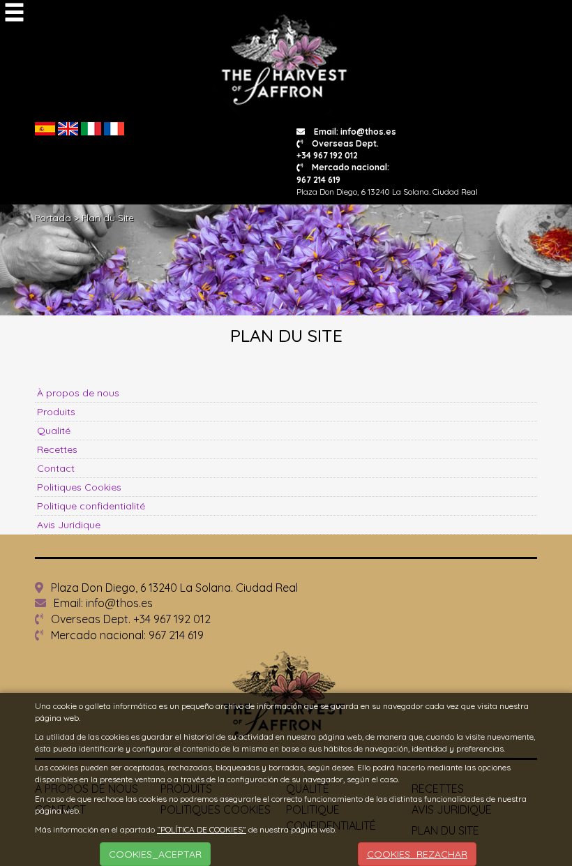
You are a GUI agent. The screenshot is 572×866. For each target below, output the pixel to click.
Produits (56, 411)
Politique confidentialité (91, 506)
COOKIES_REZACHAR (417, 854)
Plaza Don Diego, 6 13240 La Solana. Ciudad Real (173, 588)
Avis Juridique (68, 524)
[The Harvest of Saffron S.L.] (286, 62)
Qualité (53, 430)
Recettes (57, 449)
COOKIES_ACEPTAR (155, 854)
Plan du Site (108, 217)
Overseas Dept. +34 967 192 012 (337, 149)
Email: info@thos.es (354, 131)
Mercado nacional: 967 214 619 (126, 635)
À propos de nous (78, 393)
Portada (53, 217)
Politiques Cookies (79, 487)
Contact (56, 468)
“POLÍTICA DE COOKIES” (201, 829)
